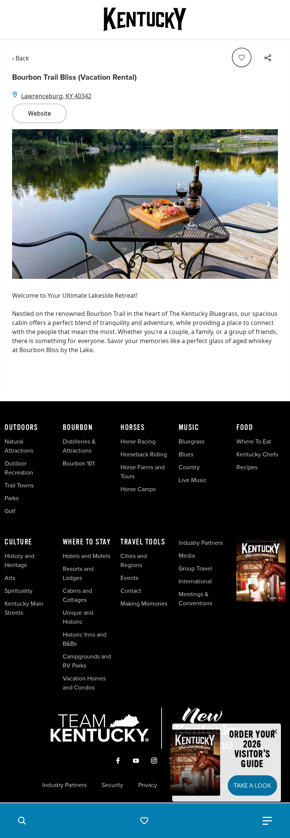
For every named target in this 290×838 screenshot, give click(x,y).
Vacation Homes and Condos (84, 683)
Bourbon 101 (78, 463)
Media (187, 555)
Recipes (247, 467)
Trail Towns (19, 485)
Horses (132, 427)
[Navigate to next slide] (268, 204)
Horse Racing (138, 441)
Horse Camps (138, 489)
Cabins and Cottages (77, 595)
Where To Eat (253, 441)
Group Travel (195, 568)
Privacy (147, 785)
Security (112, 785)
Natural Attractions (19, 446)
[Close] (275, 732)
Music (189, 427)
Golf (10, 511)
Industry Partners (201, 542)
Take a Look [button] (252, 785)
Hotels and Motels (86, 556)
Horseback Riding (143, 454)
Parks (12, 498)
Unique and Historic (78, 617)
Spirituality (19, 590)
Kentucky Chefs (257, 454)
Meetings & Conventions (195, 599)
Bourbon (78, 427)
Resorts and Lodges (78, 573)
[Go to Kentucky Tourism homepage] (145, 19)
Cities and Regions (133, 560)
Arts (10, 578)
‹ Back (20, 58)
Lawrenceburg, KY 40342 (56, 96)
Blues (186, 454)
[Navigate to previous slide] (21, 204)
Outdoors (21, 427)
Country (189, 467)
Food (244, 427)
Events (129, 578)
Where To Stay (87, 542)
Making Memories (143, 603)
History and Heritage (19, 560)
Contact (130, 590)
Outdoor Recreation (19, 468)
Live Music (193, 480)
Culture (18, 542)
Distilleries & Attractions (79, 446)
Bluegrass (191, 441)
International (195, 581)
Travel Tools (142, 542)
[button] (22, 820)
